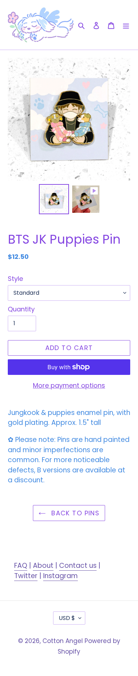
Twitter (26, 576)
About (43, 565)
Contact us (78, 565)
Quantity (21, 309)
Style (15, 278)
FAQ (20, 565)
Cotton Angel (62, 641)
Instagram (60, 576)
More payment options (69, 385)
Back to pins (74, 513)
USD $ (67, 618)
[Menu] (126, 25)
